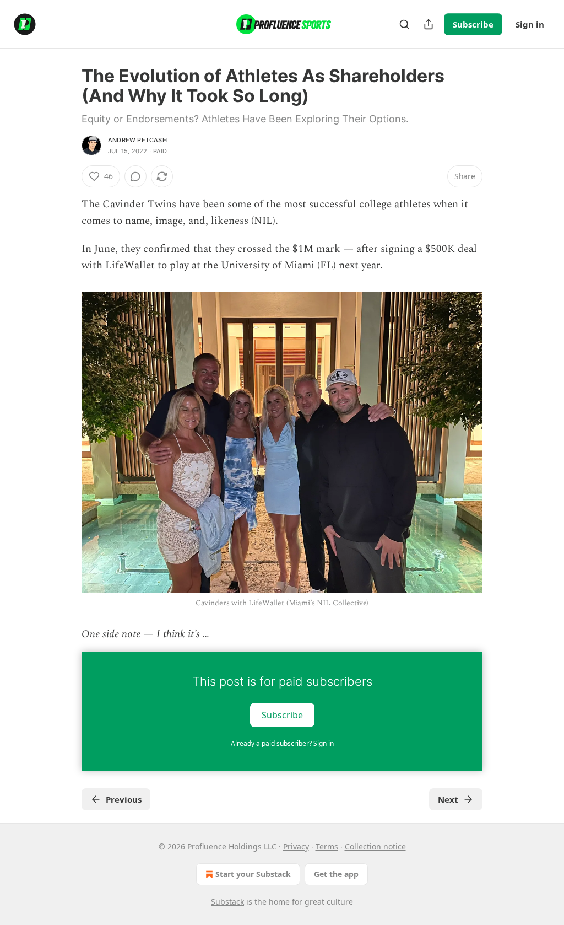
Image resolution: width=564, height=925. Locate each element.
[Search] (404, 24)
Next (448, 799)
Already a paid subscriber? (282, 743)
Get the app (336, 874)
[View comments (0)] (135, 176)
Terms (327, 846)
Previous (124, 799)
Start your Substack (253, 874)
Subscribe (473, 24)
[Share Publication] (428, 24)
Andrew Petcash (137, 140)
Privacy (296, 846)
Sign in (530, 24)
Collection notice (375, 846)
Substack (227, 901)
